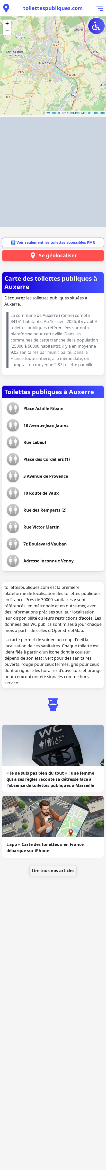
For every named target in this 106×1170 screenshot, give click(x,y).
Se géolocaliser (58, 255)
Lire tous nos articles (53, 870)
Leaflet (55, 112)
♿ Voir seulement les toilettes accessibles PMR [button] (53, 242)
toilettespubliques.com (53, 8)
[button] (7, 23)
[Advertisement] (53, 172)
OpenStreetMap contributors (85, 112)
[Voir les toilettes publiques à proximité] (6, 8)
